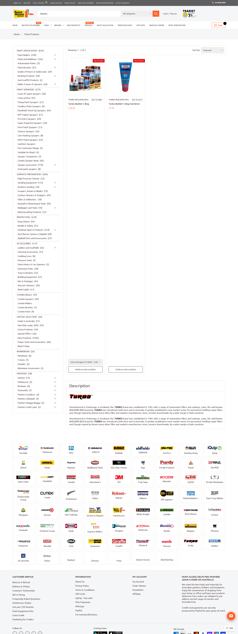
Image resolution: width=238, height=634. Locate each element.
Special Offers (25, 334)
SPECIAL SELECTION (27, 317)
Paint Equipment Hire (22, 611)
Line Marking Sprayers (29, 135)
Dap (143, 467)
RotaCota (143, 530)
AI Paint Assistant (123, 3)
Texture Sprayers (26, 131)
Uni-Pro (167, 453)
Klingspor (23, 515)
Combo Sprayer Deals (28, 160)
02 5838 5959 (220, 2)
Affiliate (136, 594)
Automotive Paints (27, 63)
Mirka (47, 467)
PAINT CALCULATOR (105, 25)
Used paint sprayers (27, 169)
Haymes (71, 467)
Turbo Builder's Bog (78, 103)
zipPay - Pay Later (84, 598)
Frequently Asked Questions (26, 599)
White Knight (142, 514)
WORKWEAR (23, 351)
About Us (79, 581)
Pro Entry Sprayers (27, 119)
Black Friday (23, 346)
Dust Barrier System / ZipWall (32, 234)
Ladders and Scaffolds (29, 247)
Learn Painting (56, 3)
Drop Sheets (24, 221)
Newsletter (138, 590)
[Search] (156, 14)
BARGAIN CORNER (156, 25)
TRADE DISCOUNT (124, 25)
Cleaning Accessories (28, 252)
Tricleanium (71, 499)
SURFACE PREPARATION (29, 174)
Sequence (23, 545)
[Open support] (231, 616)
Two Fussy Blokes (214, 498)
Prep (119, 560)
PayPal (78, 610)
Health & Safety (26, 225)
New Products (25, 338)
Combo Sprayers (26, 299)
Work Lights (24, 289)
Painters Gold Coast (27, 407)
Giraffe (119, 546)
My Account (138, 581)
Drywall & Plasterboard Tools (32, 203)
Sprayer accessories (27, 165)
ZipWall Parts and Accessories (32, 238)
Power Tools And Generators (32, 342)
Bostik (167, 531)
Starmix (167, 546)
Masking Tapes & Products (31, 230)
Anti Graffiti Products (28, 80)
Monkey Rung (191, 453)
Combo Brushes (26, 307)
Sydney (21, 378)
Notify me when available (85, 369)
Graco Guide (18, 615)
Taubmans (47, 452)
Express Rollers (95, 531)
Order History (139, 586)
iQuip (214, 453)
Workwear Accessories (29, 368)
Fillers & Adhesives (27, 199)
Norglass (119, 531)
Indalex (214, 546)
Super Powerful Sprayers (30, 123)
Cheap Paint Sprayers (28, 102)
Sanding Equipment (27, 183)
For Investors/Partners (86, 614)
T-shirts (21, 360)
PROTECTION (24, 217)
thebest (71, 560)
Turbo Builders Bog (78, 100)
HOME (14, 25)
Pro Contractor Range (28, 148)
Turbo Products (31, 34)
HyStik (191, 482)
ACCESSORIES (24, 243)
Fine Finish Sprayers (28, 127)
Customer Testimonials (23, 590)
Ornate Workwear (214, 482)
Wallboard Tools (95, 467)
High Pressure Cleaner (29, 178)
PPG (71, 453)
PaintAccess (119, 515)
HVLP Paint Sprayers (28, 140)
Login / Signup (170, 13)
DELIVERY (27, 3)
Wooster (167, 481)
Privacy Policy (82, 586)
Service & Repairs (95, 515)
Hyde (71, 531)
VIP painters (167, 499)
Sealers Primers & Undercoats (32, 71)
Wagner (191, 531)
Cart (220, 25)
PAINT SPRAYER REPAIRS (104, 3)
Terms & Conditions (84, 590)
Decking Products (26, 76)
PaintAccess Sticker (21, 603)
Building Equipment (27, 277)
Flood (191, 467)
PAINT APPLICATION (27, 50)
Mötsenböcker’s (190, 498)
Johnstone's (95, 482)
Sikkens (143, 498)
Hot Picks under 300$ (28, 325)
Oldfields (143, 452)
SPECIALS (88, 25)
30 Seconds (23, 560)
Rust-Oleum (191, 514)
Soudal (71, 482)
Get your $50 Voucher (23, 607)
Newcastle (23, 390)
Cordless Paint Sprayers (29, 106)
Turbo (191, 545)
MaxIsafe (23, 530)
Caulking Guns (25, 256)
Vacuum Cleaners (26, 285)
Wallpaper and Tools (28, 208)
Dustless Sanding (26, 187)
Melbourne (23, 382)
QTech (23, 467)
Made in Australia (26, 321)
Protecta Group (47, 531)
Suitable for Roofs (27, 152)
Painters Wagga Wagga (29, 403)
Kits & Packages (26, 281)
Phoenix (215, 531)
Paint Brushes (25, 67)
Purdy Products (166, 467)
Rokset (119, 498)
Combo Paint (24, 311)
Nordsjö (23, 453)
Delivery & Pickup (21, 586)
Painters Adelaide (27, 398)
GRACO (95, 452)
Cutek (47, 497)
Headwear (23, 356)
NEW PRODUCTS (73, 25)
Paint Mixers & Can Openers (32, 264)
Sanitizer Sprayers (26, 144)
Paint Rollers (24, 55)
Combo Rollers (25, 303)
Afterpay (79, 606)
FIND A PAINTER (38, 3)
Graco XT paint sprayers (29, 94)
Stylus (95, 498)
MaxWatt (47, 481)
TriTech (214, 515)
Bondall (47, 546)
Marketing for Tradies (22, 619)
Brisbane (22, 386)
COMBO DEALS (25, 294)
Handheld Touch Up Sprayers (32, 110)
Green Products (25, 329)
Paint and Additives (27, 59)
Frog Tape (143, 482)
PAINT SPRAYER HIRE (177, 25)
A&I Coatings (71, 514)
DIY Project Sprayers (28, 114)
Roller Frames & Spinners (30, 84)
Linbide (166, 514)
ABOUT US (17, 3)
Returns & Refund (21, 582)
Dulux (47, 560)
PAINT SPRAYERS (26, 89)
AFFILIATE (140, 25)
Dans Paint (23, 482)
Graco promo (24, 98)
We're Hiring (18, 594)
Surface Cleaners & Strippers (32, 195)
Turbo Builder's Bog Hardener (124, 103)
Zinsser (47, 515)
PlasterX (143, 545)
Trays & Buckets (26, 273)
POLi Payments (82, 602)
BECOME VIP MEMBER (31, 25)
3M (119, 482)
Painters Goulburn (27, 394)
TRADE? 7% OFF (69, 3)
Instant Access (143, 559)
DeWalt (119, 453)
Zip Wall (215, 467)
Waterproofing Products (30, 212)
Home (17, 34)
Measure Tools (25, 260)
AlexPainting (167, 559)
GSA (71, 546)
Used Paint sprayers (86, 3)
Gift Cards (80, 594)
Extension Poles (26, 268)
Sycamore (95, 546)
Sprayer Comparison (28, 156)
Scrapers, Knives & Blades (30, 191)
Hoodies (22, 364)
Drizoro (95, 560)
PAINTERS (22, 373)
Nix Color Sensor (119, 467)
